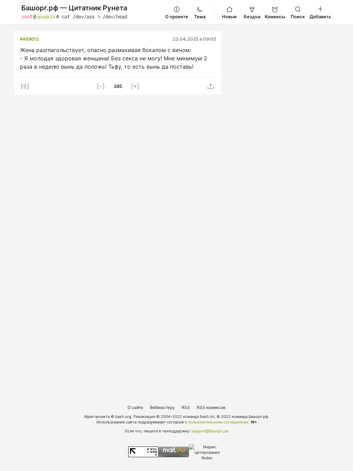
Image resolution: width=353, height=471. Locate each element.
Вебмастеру (162, 407)
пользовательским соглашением (218, 422)
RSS (186, 407)
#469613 (29, 39)
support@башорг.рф (209, 431)
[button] (24, 86)
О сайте (135, 407)
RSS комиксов (211, 407)
